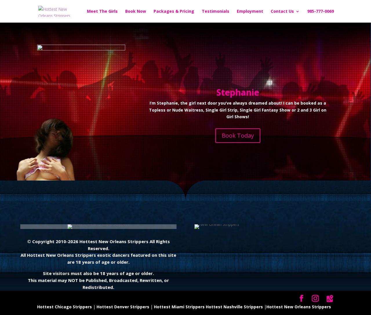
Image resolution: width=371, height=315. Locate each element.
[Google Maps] (330, 298)
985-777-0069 (320, 11)
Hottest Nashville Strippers (234, 306)
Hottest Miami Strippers (179, 306)
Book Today (238, 135)
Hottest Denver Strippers (123, 306)
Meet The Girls (102, 11)
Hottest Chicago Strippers (64, 306)
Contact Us (282, 11)
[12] (81, 49)
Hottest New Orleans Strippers (298, 306)
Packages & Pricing (174, 11)
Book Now (135, 11)
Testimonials (215, 11)
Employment (250, 11)
